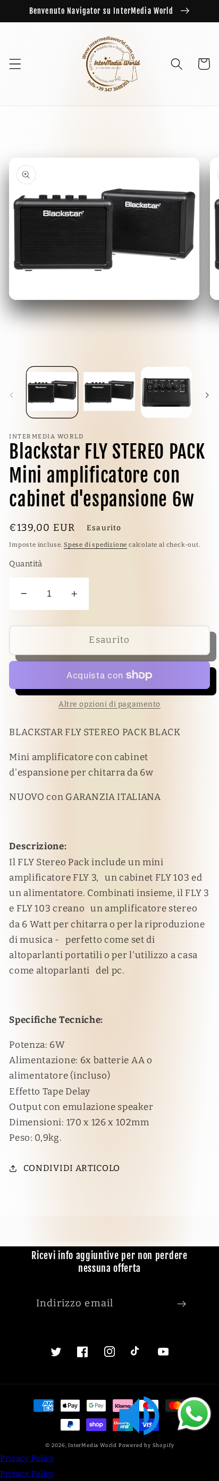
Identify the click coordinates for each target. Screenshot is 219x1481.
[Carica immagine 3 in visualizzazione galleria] (166, 392)
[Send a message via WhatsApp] (194, 1413)
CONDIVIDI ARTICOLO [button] (71, 1168)
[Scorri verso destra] (207, 395)
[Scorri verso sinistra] (11, 395)
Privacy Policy (27, 1458)
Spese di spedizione (95, 544)
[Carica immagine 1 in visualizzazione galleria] (52, 392)
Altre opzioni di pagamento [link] (109, 704)
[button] (15, 64)
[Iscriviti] (181, 1303)
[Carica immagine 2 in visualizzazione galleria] (108, 392)
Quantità (26, 564)
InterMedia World (92, 1445)
